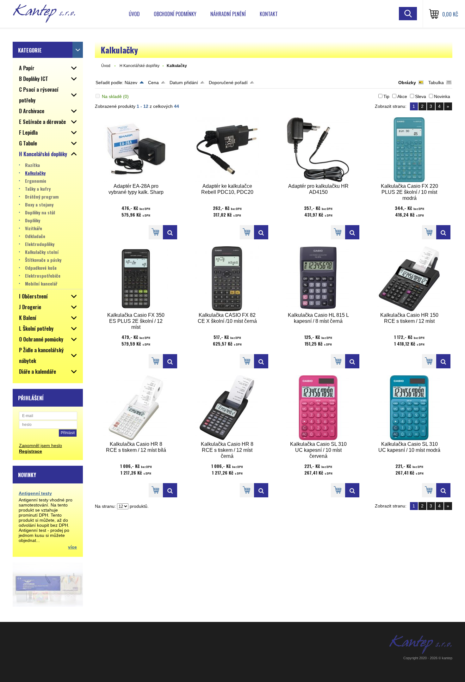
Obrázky (407, 82)
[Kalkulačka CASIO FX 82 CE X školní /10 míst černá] (227, 278)
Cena (153, 82)
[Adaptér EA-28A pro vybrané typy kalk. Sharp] (136, 149)
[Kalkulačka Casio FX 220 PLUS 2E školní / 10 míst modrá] (409, 149)
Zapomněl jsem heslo (40, 445)
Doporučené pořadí (228, 82)
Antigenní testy (35, 493)
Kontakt (269, 14)
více (72, 547)
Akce (402, 96)
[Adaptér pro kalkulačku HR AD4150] (318, 149)
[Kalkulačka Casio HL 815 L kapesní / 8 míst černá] (318, 278)
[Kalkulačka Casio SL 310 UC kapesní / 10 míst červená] (318, 407)
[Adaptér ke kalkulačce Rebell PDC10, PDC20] (227, 149)
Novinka (442, 96)
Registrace (30, 451)
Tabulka (436, 82)
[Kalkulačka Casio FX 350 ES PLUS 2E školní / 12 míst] (136, 278)
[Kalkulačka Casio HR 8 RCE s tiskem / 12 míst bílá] (136, 407)
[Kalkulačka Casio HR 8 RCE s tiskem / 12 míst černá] (227, 407)
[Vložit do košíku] (156, 232)
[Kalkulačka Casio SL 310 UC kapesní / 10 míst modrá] (409, 407)
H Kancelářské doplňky (139, 66)
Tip (386, 96)
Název (131, 82)
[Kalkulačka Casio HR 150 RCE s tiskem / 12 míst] (409, 278)
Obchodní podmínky (175, 14)
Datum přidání (184, 82)
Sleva (420, 96)
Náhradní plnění (228, 14)
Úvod (134, 14)
